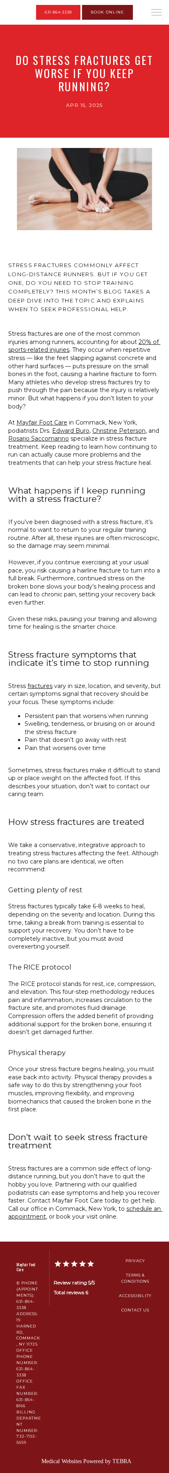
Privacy (135, 1260)
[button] (156, 13)
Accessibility (135, 1295)
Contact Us (135, 1310)
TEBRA (121, 1461)
